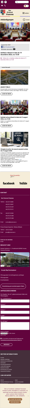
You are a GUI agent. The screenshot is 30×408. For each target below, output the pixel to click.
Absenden (6, 344)
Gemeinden (3, 362)
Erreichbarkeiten (5, 280)
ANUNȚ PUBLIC (5, 87)
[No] (28, 396)
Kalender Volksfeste (5, 359)
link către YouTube (23, 182)
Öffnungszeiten (4, 277)
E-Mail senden (2, 6)
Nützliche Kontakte (5, 367)
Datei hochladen (5, 331)
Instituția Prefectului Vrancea (7, 381)
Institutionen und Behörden (6, 361)
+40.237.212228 (9, 213)
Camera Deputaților (19, 381)
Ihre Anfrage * (4, 321)
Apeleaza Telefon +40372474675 (5, 6)
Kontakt (2, 357)
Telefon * (3, 310)
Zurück (27, 20)
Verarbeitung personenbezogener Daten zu (11, 340)
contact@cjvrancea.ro (11, 222)
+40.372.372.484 (9, 218)
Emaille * (3, 315)
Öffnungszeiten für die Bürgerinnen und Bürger (12, 275)
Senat (16, 380)
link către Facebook (8, 182)
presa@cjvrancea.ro (10, 232)
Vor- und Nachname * (6, 298)
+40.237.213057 (9, 204)
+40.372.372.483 (9, 215)
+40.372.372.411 (9, 209)
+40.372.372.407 (9, 207)
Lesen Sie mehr (6, 94)
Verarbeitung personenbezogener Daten (13, 286)
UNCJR (2, 380)
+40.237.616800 (9, 202)
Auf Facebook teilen (9, 47)
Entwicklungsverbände (6, 364)
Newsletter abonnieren (6, 49)
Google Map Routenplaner (8, 270)
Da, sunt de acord (15, 399)
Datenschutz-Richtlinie (5, 371)
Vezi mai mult (15, 402)
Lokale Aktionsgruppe (5, 366)
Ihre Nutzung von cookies (6, 369)
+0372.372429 (9, 229)
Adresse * (3, 304)
